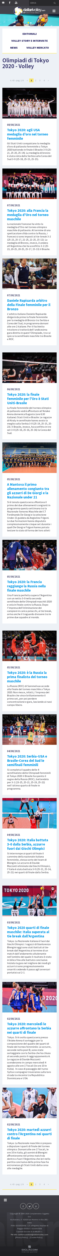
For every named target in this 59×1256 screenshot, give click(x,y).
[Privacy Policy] (21, 1237)
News (14, 47)
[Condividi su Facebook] (23, 1206)
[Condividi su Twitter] (30, 1206)
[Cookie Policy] (36, 1237)
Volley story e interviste (29, 40)
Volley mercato (37, 47)
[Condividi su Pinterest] (36, 1206)
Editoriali (29, 34)
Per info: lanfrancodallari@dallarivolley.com (29, 1234)
